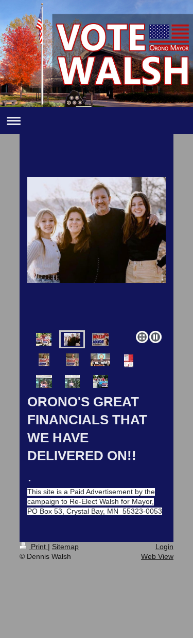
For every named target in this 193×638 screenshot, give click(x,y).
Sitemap (65, 546)
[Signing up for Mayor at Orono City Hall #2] (72, 381)
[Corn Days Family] (43, 339)
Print (38, 546)
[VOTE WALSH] (100, 339)
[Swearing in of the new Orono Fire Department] (100, 359)
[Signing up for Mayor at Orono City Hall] (44, 381)
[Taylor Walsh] (72, 359)
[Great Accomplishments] (128, 360)
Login (164, 546)
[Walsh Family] (96, 252)
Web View (157, 556)
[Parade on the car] (100, 381)
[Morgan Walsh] (44, 359)
